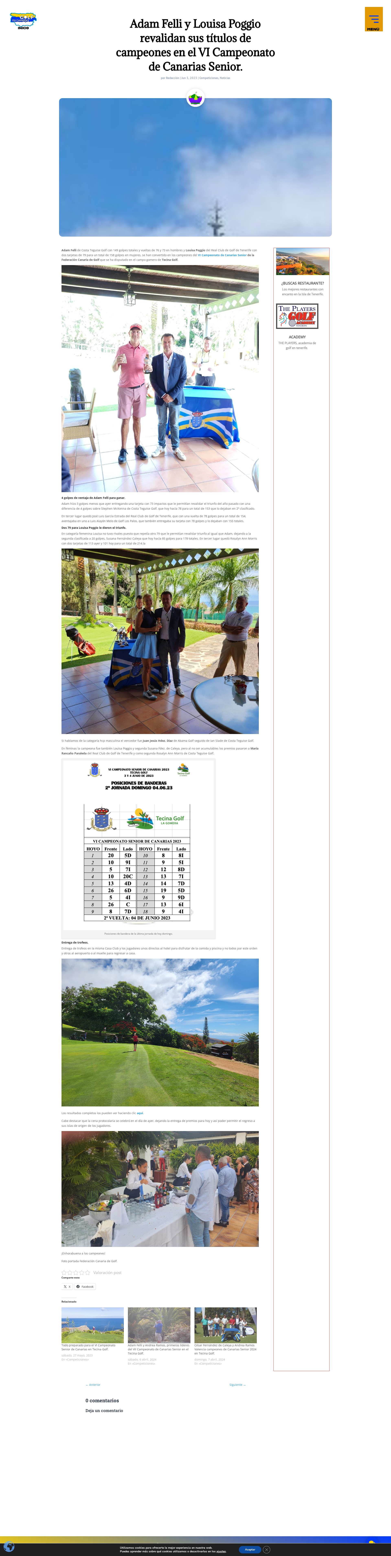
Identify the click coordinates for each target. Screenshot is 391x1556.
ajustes (221, 1551)
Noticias (225, 78)
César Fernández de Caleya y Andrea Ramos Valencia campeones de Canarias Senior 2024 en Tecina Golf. (225, 1349)
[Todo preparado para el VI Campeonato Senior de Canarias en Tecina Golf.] (93, 1325)
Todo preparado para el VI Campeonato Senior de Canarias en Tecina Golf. (88, 1347)
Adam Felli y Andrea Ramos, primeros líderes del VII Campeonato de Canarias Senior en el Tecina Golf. (158, 1349)
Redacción (172, 78)
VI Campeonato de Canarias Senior (222, 255)
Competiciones (208, 78)
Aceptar (250, 1550)
